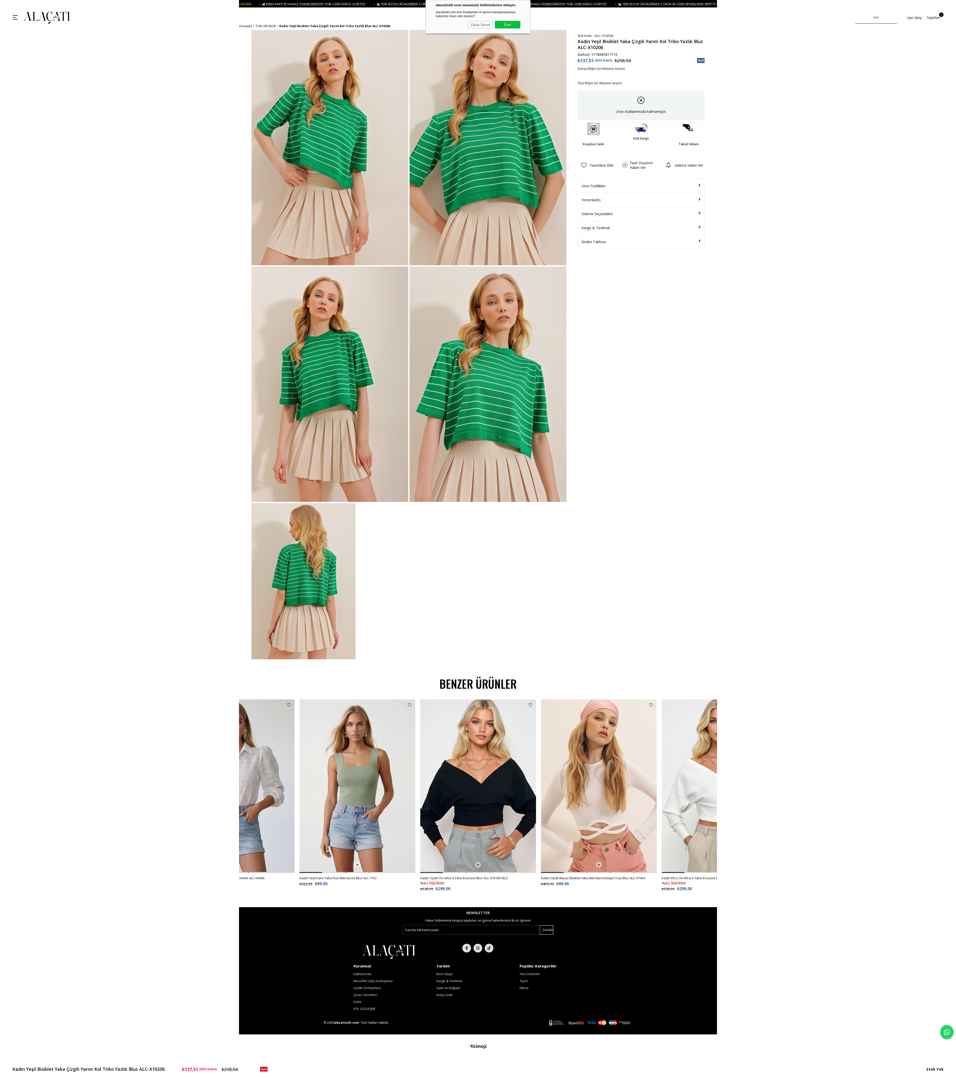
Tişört (524, 981)
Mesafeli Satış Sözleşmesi (373, 981)
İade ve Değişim (448, 988)
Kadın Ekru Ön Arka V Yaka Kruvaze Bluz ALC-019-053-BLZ (584, 878)
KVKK (357, 1002)
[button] (260, 872)
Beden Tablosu (594, 241)
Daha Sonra (480, 25)
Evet (507, 25)
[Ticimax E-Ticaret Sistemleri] (478, 1046)
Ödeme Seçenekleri (597, 213)
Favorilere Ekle (289, 705)
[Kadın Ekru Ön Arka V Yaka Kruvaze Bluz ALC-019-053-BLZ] (599, 786)
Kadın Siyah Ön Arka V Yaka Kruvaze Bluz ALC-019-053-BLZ (343, 878)
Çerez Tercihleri (365, 995)
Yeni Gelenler (530, 974)
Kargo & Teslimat (596, 227)
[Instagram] (478, 948)
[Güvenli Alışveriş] (590, 1023)
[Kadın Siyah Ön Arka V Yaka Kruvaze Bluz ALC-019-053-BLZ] (357, 786)
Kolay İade (444, 995)
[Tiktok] (489, 948)
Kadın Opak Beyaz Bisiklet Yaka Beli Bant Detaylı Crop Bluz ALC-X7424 (472, 878)
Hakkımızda (362, 974)
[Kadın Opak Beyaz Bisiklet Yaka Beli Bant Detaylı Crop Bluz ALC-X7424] (478, 786)
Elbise (524, 988)
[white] (389, 951)
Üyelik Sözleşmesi (367, 988)
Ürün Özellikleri (593, 186)
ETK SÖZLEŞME (365, 1009)
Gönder (547, 930)
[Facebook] (466, 948)
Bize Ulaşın (444, 974)
